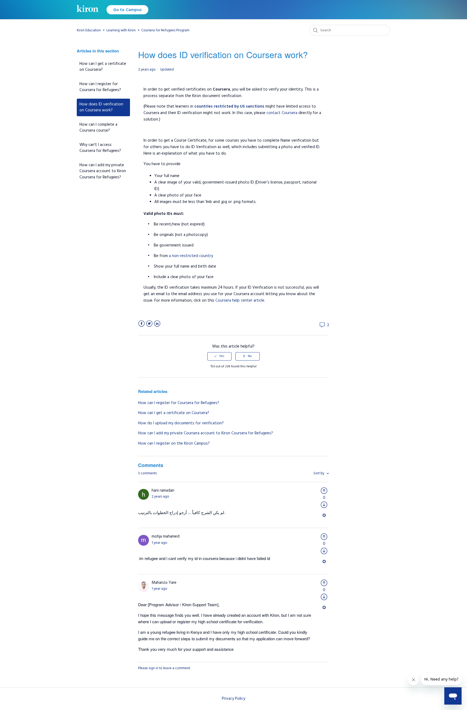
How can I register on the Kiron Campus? (174, 443)
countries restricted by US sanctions (229, 106)
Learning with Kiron (121, 30)
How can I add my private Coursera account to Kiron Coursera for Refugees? (102, 171)
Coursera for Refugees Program (165, 30)
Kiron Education (89, 30)
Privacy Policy (233, 698)
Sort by (319, 473)
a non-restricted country (191, 256)
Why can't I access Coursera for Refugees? (100, 148)
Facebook (141, 323)
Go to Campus (127, 10)
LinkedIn (157, 323)
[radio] (219, 356)
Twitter (149, 323)
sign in (153, 668)
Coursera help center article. (240, 300)
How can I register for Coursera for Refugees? (100, 87)
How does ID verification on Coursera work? (101, 107)
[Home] (87, 9)
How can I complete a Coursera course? (98, 128)
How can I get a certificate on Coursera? (102, 67)
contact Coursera (281, 113)
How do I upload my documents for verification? (181, 423)
